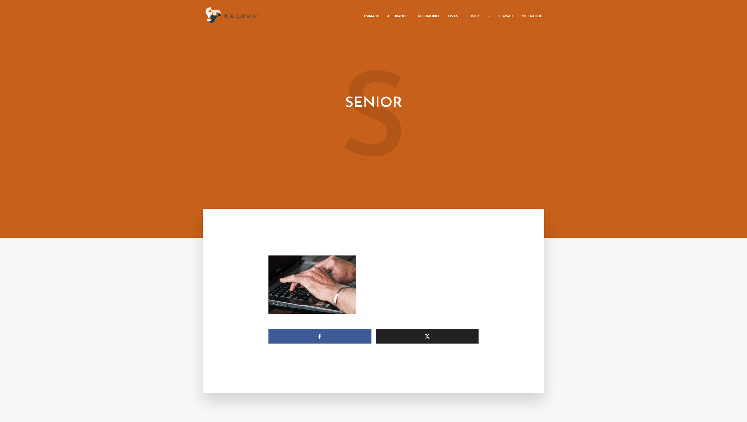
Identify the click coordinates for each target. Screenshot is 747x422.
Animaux (371, 16)
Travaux (506, 16)
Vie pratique (533, 16)
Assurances (398, 16)
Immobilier (481, 16)
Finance (455, 16)
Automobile (429, 16)
